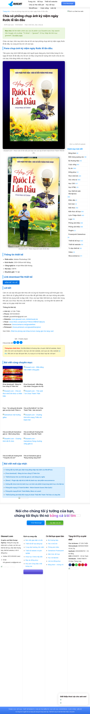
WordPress (33, 8)
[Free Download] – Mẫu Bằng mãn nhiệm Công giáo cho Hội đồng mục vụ (33, 386)
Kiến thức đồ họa (74, 211)
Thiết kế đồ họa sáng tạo (33, 544)
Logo (70, 219)
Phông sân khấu (74, 223)
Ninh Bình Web (65, 711)
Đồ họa (40, 1)
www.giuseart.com (18, 319)
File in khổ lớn (29, 25)
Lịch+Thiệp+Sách (74, 215)
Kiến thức (71, 208)
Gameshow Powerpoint (56, 550)
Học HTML (72, 187)
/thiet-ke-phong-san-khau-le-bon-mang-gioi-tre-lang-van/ (32, 331)
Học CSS (71, 183)
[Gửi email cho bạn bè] (17, 342)
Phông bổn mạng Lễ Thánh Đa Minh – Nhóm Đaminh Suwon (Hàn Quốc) (28, 487)
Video (70, 252)
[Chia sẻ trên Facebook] (14, 342)
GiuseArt (72, 711)
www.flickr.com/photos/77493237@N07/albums (27, 322)
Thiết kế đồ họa (74, 241)
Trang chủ (32, 1)
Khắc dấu (71, 200)
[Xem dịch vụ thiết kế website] (33, 572)
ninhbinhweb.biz (32, 319)
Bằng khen (72, 153)
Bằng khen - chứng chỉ (55, 565)
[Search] (77, 3)
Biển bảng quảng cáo (76, 157)
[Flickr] (85, 564)
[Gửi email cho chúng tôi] (73, 564)
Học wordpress (53, 558)
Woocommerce (74, 256)
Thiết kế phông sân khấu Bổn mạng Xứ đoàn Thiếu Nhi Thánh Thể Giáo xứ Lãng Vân (32, 495)
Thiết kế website (51, 1)
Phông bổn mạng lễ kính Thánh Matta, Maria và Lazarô (23, 491)
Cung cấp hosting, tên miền (34, 547)
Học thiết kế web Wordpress (74, 192)
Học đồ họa (50, 5)
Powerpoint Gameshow (76, 234)
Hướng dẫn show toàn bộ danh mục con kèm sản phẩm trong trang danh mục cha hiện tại (34, 484)
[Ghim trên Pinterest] (21, 342)
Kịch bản (71, 204)
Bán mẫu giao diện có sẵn (34, 540)
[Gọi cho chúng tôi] (76, 564)
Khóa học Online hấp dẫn (34, 557)
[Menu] (81, 3)
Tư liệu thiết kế (73, 248)
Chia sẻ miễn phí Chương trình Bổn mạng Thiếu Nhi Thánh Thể (33, 434)
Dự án (70, 168)
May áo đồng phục (31, 560)
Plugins (71, 230)
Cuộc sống (45, 8)
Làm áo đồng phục (54, 561)
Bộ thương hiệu (73, 161)
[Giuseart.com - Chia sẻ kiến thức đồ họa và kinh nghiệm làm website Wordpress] (16, 3)
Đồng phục (72, 172)
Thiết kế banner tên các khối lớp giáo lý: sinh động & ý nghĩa (25, 477)
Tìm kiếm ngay (17, 35)
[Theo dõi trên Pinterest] (79, 564)
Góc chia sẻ (39, 25)
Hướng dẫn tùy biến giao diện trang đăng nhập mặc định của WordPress (28, 470)
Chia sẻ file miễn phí (36, 5)
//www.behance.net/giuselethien (23, 324)
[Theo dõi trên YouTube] (82, 564)
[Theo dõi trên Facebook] (70, 564)
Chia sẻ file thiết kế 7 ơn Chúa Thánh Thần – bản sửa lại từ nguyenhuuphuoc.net (33, 410)
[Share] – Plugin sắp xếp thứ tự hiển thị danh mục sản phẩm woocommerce (29, 480)
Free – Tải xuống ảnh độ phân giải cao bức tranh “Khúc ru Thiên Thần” (12, 410)
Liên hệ (53, 8)
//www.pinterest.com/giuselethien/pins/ (26, 327)
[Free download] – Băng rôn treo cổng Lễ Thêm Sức (22, 473)
